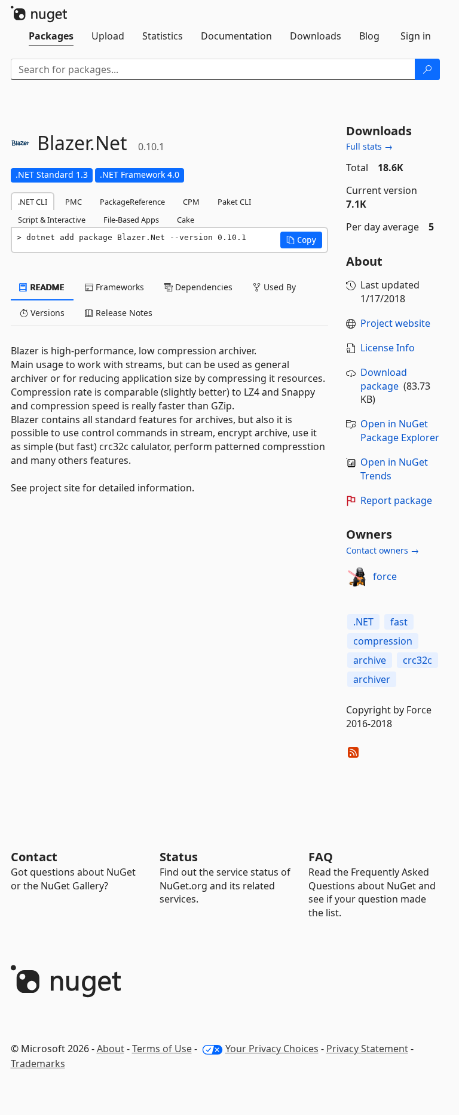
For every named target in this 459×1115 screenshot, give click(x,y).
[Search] (427, 69)
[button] (301, 240)
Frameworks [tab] (118, 287)
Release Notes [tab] (122, 312)
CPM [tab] (191, 201)
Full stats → (369, 146)
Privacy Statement (367, 1048)
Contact (34, 857)
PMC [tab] (73, 201)
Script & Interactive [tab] (51, 219)
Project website (395, 323)
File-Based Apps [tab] (131, 219)
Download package (383, 379)
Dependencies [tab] (202, 287)
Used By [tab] (278, 287)
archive (369, 660)
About (110, 1048)
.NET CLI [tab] (32, 201)
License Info (387, 347)
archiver (371, 679)
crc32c (417, 660)
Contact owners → (382, 550)
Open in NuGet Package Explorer (399, 430)
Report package (396, 500)
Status (179, 857)
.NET (363, 621)
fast (399, 621)
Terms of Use (162, 1048)
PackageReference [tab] (132, 201)
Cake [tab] (185, 219)
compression (382, 641)
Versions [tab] (46, 312)
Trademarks (38, 1063)
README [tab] (46, 287)
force (385, 576)
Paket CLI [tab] (234, 201)
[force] (357, 577)
